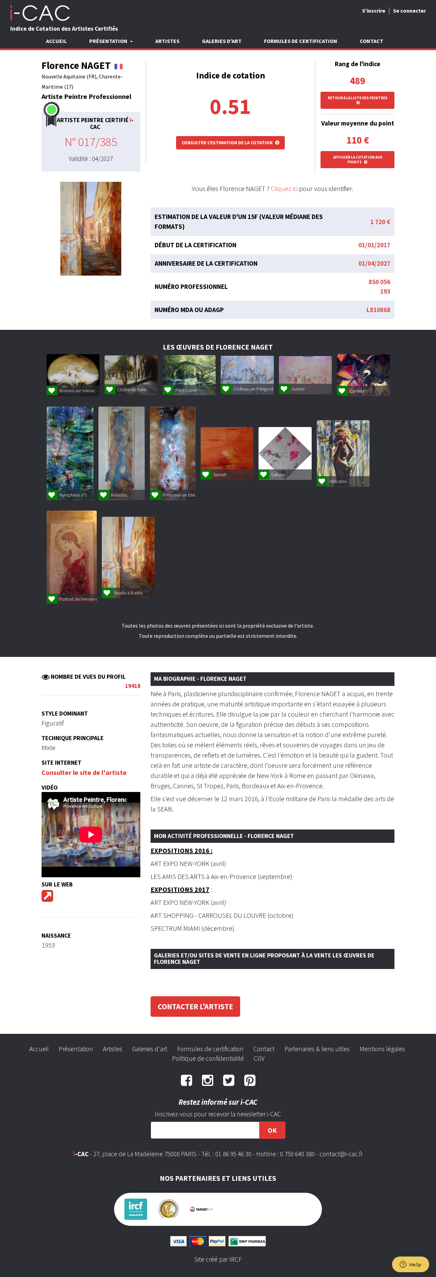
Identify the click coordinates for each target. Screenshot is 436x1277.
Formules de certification (300, 41)
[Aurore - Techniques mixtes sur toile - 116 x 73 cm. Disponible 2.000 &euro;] (305, 375)
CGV (259, 1058)
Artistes (167, 41)
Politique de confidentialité (208, 1058)
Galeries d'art (222, 41)
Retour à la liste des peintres (358, 98)
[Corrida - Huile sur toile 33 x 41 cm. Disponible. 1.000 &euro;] (363, 375)
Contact (371, 41)
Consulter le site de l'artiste (84, 772)
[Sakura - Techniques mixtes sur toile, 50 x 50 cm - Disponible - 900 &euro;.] (285, 453)
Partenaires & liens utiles (317, 1049)
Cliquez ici (284, 188)
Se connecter (409, 10)
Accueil (56, 41)
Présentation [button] (108, 41)
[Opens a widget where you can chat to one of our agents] (410, 1265)
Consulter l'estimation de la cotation (228, 143)
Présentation (76, 1049)
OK (272, 1130)
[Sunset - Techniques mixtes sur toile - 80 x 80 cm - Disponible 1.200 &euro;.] (227, 453)
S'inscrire (373, 10)
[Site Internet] (47, 898)
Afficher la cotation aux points (357, 159)
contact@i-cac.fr (341, 1154)
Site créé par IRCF (218, 1259)
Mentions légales (382, 1049)
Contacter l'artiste (195, 1006)
